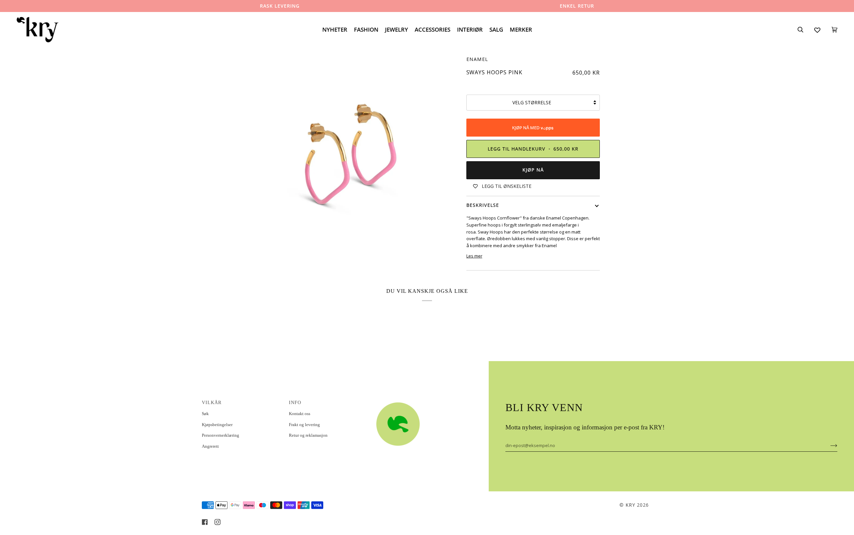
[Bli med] (828, 445)
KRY (630, 505)
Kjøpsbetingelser (217, 424)
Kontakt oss (299, 413)
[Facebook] (205, 522)
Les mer (474, 256)
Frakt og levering (304, 424)
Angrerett (210, 446)
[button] (415, 400)
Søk (205, 413)
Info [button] (295, 402)
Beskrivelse (482, 205)
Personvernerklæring (220, 435)
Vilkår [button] (212, 402)
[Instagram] (218, 522)
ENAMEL (477, 59)
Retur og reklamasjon (308, 435)
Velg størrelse (531, 102)
